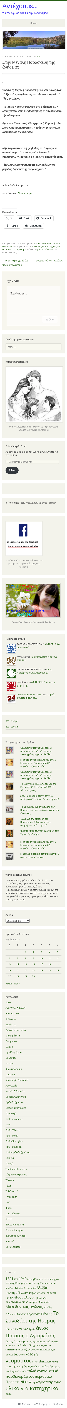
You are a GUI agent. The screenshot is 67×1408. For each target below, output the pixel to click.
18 (49, 964)
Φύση (9, 1207)
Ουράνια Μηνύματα (16, 1107)
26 (57, 970)
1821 (9, 1278)
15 (25, 964)
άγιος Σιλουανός (37, 1341)
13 (9, 964)
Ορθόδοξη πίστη (14, 1102)
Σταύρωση (19, 249)
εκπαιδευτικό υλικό (15, 1349)
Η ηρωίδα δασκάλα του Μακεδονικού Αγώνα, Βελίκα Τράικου (39, 855)
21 (17, 970)
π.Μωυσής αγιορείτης (42, 246)
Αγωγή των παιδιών (15, 1007)
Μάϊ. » (17, 983)
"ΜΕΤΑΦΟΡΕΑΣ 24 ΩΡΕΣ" (29, 694)
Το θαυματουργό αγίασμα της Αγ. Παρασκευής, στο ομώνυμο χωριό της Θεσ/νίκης (39, 810)
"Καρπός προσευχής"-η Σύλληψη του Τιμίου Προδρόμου (39, 832)
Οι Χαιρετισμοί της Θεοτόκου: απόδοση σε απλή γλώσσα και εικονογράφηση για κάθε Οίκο (36, 751)
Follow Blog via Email (16, 446)
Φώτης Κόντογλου (25, 1329)
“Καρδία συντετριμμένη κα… (36, 696)
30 (33, 976)
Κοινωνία (10, 1074)
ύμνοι (8, 1002)
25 (49, 970)
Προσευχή (11, 1113)
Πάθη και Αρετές (14, 1119)
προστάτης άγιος (49, 1382)
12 (57, 958)
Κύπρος (33, 1302)
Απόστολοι (39, 1292)
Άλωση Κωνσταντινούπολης (41, 1279)
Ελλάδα (9, 1046)
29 (25, 976)
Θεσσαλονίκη (26, 1297)
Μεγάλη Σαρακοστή (28, 1314)
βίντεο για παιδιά (15, 1224)
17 (41, 964)
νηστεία (37, 1361)
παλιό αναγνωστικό (42, 1370)
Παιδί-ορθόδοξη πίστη (17, 1152)
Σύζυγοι (10, 1180)
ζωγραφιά (32, 1349)
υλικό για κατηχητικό (32, 1388)
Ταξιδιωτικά (12, 1191)
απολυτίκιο (22, 1345)
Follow (12, 470)
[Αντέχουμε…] (34, 49)
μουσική (10, 1241)
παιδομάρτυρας (50, 1366)
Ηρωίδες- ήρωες (14, 1052)
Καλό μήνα (42, 1298)
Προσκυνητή (25, 193)
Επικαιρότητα (13, 1035)
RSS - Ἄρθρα (12, 721)
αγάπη (50, 1341)
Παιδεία (10, 1157)
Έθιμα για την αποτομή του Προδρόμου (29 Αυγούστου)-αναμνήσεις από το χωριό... (35, 822)
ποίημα (33, 1382)
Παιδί (8, 1124)
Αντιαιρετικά (12, 1013)
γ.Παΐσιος (39, 1345)
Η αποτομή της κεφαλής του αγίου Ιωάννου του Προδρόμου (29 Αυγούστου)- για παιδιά (38, 763)
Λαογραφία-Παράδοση (17, 1080)
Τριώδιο (10, 1328)
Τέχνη (8, 1185)
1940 (23, 1278)
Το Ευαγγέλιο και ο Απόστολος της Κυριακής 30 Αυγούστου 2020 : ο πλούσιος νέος (38, 787)
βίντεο (9, 1219)
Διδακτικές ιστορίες (16, 1030)
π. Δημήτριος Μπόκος (28, 1366)
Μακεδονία (43, 1302)
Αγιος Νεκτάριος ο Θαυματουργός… (34, 671)
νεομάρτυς (18, 1360)
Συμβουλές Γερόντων (16, 1169)
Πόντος (46, 1314)
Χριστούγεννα (13, 1213)
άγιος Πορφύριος (17, 1341)
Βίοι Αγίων (11, 1018)
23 (33, 970)
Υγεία (8, 1202)
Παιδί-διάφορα (13, 1146)
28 (17, 976)
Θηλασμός (11, 1057)
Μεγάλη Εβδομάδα (42, 243)
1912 (16, 1279)
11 (49, 958)
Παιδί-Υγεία (12, 1135)
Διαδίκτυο (11, 1024)
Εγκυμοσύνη (12, 1041)
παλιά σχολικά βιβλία (16, 1371)
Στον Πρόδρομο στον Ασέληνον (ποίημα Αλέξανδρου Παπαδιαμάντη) (39, 797)
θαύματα (19, 1354)
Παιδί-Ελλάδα (12, 1130)
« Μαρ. (9, 983)
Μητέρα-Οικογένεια (16, 1096)
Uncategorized (13, 1246)
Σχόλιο (50, 319)
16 (33, 964)
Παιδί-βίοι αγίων (14, 1141)
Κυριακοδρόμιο (14, 1069)
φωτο (9, 1393)
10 (41, 958)
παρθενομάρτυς (20, 1376)
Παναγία (10, 1163)
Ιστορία (10, 1063)
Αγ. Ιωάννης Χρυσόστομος (41, 1283)
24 (41, 970)
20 (9, 970)
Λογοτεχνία (11, 1085)
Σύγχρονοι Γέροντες (16, 1174)
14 (17, 964)
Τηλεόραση (11, 1196)
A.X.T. (40, 56)
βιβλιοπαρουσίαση (16, 1235)
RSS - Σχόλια (12, 726)
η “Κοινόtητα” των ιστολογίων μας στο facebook (31, 502)
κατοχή (32, 1354)
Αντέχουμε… (20, 6)
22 (25, 970)
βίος (31, 1345)
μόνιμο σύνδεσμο (45, 249)
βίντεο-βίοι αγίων (14, 1230)
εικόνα (47, 1345)
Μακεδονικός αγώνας (24, 1306)
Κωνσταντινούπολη (17, 1302)
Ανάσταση (27, 1292)
